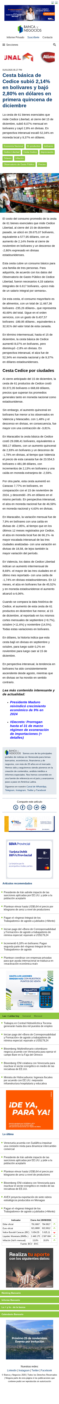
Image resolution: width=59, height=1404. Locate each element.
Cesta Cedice (30, 152)
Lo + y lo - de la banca (13, 1307)
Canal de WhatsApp (36, 786)
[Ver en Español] (56, 2)
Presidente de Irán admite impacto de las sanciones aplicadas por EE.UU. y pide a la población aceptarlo (28, 895)
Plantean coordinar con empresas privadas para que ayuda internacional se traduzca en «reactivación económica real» (28, 960)
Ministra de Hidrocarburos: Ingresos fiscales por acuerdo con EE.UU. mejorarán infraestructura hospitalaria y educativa (28, 1080)
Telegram (9, 790)
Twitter (30, 790)
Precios (42, 164)
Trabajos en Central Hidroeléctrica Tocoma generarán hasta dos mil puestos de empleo (28, 1024)
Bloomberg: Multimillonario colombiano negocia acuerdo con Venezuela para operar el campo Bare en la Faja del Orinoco (30, 1051)
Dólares (7, 158)
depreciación (47, 152)
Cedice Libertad (12, 152)
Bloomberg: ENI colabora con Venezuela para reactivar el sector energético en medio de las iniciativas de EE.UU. (29, 1066)
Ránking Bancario (11, 1293)
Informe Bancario (11, 1300)
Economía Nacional (13, 146)
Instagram (21, 790)
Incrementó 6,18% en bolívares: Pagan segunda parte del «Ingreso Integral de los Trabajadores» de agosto (27, 946)
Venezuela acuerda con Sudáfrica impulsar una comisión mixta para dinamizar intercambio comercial (30, 1146)
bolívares (48, 146)
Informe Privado (15, 37)
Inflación (19, 158)
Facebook (41, 790)
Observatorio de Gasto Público (19, 164)
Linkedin (12, 1370)
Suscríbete (33, 37)
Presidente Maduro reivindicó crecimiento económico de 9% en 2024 (28, 708)
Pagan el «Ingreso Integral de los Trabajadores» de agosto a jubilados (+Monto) (29, 919)
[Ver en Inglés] (52, 2)
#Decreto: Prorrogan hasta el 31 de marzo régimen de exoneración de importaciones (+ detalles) (29, 729)
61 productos (33, 146)
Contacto (47, 37)
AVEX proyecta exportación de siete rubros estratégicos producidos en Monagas (28, 1198)
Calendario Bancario (12, 1314)
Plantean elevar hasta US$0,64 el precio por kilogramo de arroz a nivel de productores (28, 908)
